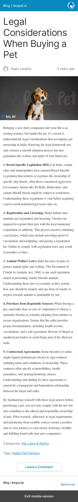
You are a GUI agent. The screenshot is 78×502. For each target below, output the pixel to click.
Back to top (68, 484)
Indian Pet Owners (26, 453)
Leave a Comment (39, 467)
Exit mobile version (39, 496)
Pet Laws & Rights (35, 443)
